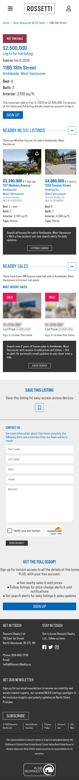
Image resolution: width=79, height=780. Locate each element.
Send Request (16, 543)
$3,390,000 (13, 180)
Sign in (7, 335)
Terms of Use (61, 726)
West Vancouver (13, 194)
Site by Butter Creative (31, 726)
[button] (10, 8)
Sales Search (39, 365)
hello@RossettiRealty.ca (17, 664)
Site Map (72, 726)
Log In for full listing (18, 53)
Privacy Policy (47, 726)
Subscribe (16, 715)
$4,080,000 (55, 180)
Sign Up (13, 114)
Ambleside (10, 190)
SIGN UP (39, 606)
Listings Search (39, 248)
